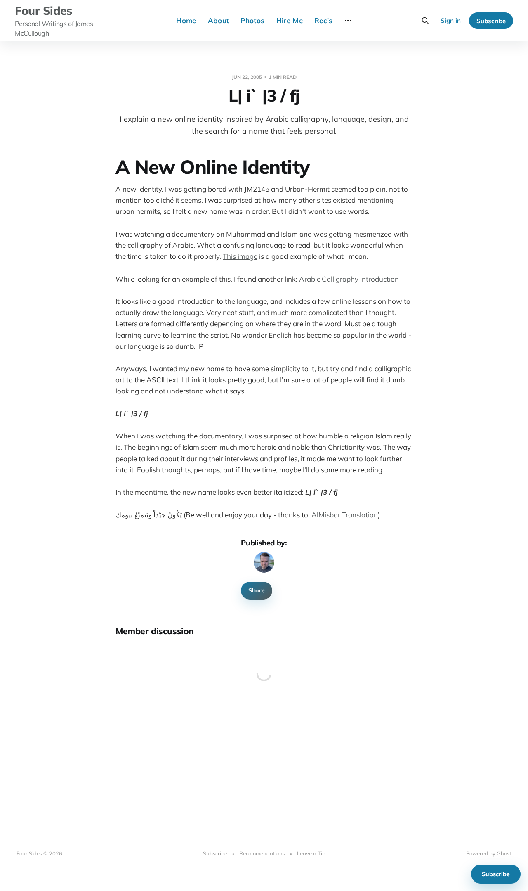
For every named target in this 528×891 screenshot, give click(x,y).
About (218, 20)
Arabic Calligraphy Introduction (349, 279)
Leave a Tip (311, 853)
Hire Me (289, 20)
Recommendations (262, 853)
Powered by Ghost (489, 853)
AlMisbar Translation (344, 514)
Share (256, 590)
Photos (252, 20)
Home (186, 20)
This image (240, 256)
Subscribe (491, 21)
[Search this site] (425, 20)
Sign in (451, 20)
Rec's (323, 20)
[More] (348, 20)
